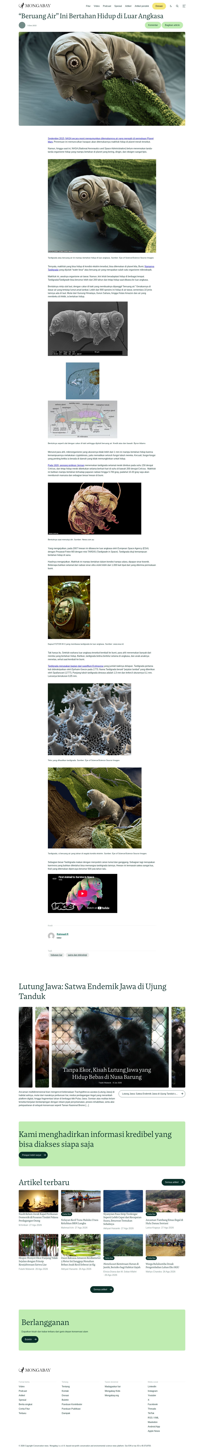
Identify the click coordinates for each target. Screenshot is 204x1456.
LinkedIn (152, 1386)
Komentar (153, 25)
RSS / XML (153, 1417)
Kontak (65, 1391)
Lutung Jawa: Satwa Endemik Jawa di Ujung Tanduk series (151, 1094)
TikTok (151, 1413)
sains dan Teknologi (77, 955)
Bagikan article (172, 25)
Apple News (154, 1431)
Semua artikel (172, 1182)
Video (97, 6)
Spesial (118, 6)
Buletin (28, 1339)
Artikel (128, 6)
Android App (154, 1426)
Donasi (159, 6)
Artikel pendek (142, 6)
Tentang (66, 1386)
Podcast (107, 6)
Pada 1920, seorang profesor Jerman (66, 465)
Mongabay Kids (112, 1391)
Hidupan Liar (56, 955)
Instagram (153, 1391)
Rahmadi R (62, 934)
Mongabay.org (112, 1395)
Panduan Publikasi (71, 1409)
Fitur (88, 6)
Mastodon (153, 1422)
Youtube (152, 1395)
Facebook (153, 1404)
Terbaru (22, 1413)
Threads (152, 1409)
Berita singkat (25, 1404)
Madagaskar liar (113, 1386)
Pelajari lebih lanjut (31, 1155)
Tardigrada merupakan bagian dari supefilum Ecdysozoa (75, 666)
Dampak (66, 1413)
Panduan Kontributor (72, 1404)
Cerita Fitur (24, 1409)
